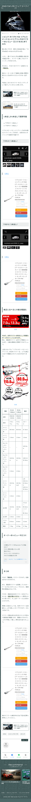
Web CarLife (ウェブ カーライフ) (15, 7)
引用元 (7, 173)
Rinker (22, 201)
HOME (2, 792)
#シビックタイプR (13, 734)
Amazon (19, 209)
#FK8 (4, 734)
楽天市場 (19, 212)
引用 (15, 329)
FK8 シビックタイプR (24, 33)
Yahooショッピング (22, 215)
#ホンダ (23, 734)
